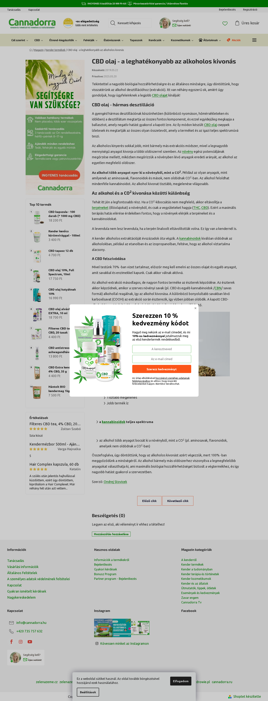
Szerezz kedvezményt (162, 369)
